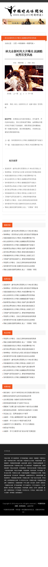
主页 (15, 43)
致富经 (31, 458)
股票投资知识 (10, 490)
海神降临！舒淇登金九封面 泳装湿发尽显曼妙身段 (23, 172)
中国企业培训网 (14, 468)
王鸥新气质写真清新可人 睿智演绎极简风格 (20, 197)
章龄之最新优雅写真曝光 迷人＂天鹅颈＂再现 (21, 207)
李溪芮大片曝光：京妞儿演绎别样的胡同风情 (21, 200)
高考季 (38, 482)
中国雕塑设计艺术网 (36, 473)
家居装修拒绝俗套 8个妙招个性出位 (16, 403)
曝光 (11, 104)
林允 (16, 104)
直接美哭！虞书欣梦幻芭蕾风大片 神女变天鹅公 (20, 231)
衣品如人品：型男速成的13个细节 (15, 414)
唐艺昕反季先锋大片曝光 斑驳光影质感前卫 (20, 190)
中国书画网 (25, 487)
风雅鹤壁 (36, 458)
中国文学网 (7, 458)
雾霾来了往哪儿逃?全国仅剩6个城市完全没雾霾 (20, 406)
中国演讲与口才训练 (29, 460)
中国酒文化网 (25, 478)
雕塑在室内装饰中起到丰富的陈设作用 (17, 396)
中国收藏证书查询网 (16, 478)
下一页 (30, 94)
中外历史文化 (25, 490)
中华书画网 (40, 470)
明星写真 (30, 43)
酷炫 (35, 104)
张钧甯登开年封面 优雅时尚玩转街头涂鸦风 (20, 204)
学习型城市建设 (24, 458)
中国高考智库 (38, 460)
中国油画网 (26, 470)
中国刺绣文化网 (18, 465)
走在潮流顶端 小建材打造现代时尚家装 (17, 399)
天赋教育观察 (18, 482)
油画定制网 (24, 463)
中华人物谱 (26, 482)
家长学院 (11, 487)
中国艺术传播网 (18, 470)
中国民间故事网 (25, 473)
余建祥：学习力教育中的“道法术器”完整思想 (19, 431)
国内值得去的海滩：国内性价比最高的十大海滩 (20, 410)
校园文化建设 (39, 490)
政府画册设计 (18, 492)
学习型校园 (18, 490)
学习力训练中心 (36, 485)
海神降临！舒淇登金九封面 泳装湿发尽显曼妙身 (20, 234)
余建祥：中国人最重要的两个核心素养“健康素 (20, 417)
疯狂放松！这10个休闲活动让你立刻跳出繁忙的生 (21, 392)
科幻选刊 (32, 482)
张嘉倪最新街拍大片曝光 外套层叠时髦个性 (27, 145)
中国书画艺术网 (11, 460)
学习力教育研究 (15, 458)
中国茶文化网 (32, 480)
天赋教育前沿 (10, 482)
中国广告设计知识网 (36, 478)
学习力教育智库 (28, 465)
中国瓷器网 (22, 475)
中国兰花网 (19, 460)
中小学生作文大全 (23, 480)
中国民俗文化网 (41, 468)
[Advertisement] (24, 541)
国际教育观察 (39, 475)
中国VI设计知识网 (31, 468)
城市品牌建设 (17, 487)
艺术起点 (32, 490)
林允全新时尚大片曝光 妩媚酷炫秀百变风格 (20, 179)
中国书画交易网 (9, 470)
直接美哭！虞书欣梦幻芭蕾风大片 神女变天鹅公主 (23, 168)
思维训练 (43, 482)
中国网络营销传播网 (15, 463)
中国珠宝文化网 (16, 473)
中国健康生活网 (37, 465)
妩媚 (31, 104)
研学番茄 (12, 492)
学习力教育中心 (27, 485)
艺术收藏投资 (22, 468)
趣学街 (30, 463)
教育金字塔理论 (9, 428)
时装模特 (22, 43)
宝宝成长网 (15, 475)
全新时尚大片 (23, 104)
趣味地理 (40, 487)
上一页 (15, 94)
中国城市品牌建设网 (38, 463)
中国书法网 (33, 470)
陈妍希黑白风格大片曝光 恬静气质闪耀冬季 (20, 186)
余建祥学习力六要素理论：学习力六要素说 (18, 424)
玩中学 (35, 487)
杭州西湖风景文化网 (12, 480)
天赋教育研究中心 (30, 475)
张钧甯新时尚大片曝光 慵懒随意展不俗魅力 (27, 140)
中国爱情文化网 (9, 485)
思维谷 (31, 487)
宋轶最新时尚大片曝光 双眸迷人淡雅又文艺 (20, 193)
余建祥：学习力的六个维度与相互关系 (17, 421)
